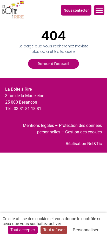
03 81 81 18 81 (27, 108)
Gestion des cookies (83, 132)
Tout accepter (22, 230)
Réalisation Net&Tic (84, 143)
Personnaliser (85, 230)
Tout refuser (54, 230)
